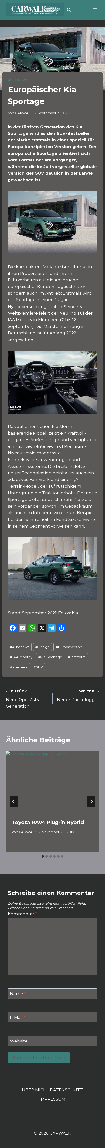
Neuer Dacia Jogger (78, 695)
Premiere (19, 667)
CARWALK (24, 113)
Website (19, 1041)
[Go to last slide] (14, 801)
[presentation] (52, 782)
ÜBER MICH (34, 1089)
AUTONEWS (18, 80)
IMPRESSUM (52, 1099)
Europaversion (69, 647)
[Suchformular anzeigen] (68, 9)
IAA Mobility (21, 657)
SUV (38, 667)
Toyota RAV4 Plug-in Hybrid (48, 822)
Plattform (76, 657)
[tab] (43, 856)
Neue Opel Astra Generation (23, 699)
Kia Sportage (50, 657)
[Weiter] (91, 801)
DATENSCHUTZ (66, 1089)
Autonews (19, 647)
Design (42, 647)
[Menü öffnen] (94, 9)
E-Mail (17, 1017)
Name (18, 993)
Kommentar (22, 913)
